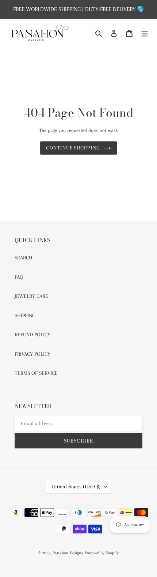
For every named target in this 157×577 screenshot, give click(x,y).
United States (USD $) (76, 486)
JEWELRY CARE (31, 296)
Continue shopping (73, 147)
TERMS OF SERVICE (36, 373)
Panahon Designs (68, 553)
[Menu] (144, 33)
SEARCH (23, 257)
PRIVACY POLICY (32, 354)
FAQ (19, 277)
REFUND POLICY (32, 334)
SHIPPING (25, 315)
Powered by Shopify (102, 553)
